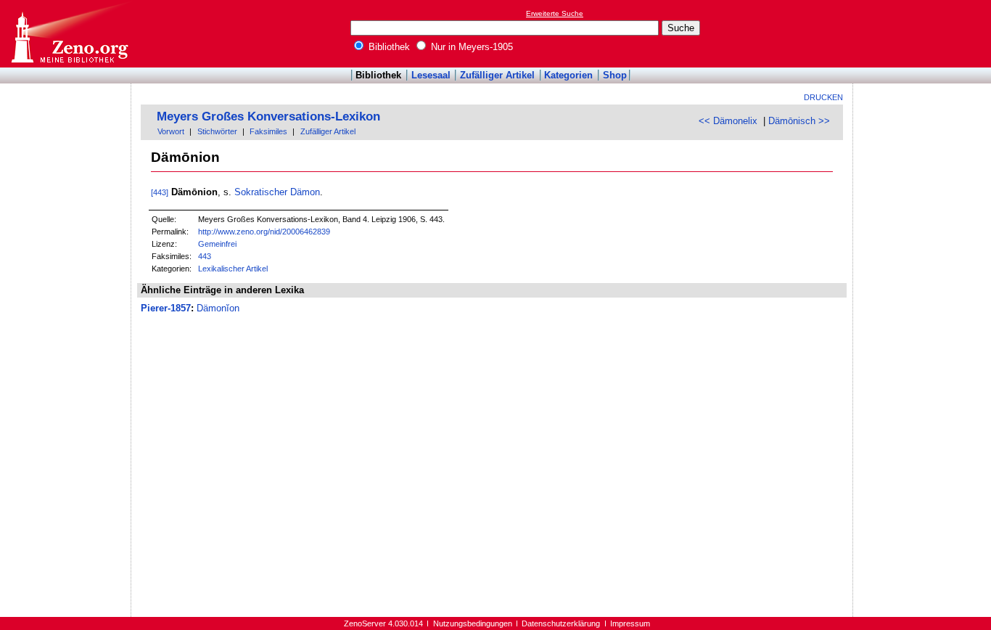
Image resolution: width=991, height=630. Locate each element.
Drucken (823, 97)
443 (204, 256)
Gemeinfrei (217, 244)
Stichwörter (217, 131)
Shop (615, 75)
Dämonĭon (218, 308)
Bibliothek (388, 46)
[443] (159, 192)
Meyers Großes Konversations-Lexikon (268, 116)
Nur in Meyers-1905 (470, 46)
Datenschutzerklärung (561, 623)
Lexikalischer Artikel (233, 268)
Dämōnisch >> (799, 120)
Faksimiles (268, 131)
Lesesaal (431, 75)
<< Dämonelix (728, 120)
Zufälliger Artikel (497, 75)
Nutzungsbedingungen (472, 623)
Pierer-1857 (166, 308)
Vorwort (170, 131)
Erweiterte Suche (554, 13)
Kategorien (568, 75)
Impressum (630, 623)
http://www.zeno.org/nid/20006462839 (264, 231)
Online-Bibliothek (69, 34)
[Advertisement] (924, 33)
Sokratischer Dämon (277, 192)
